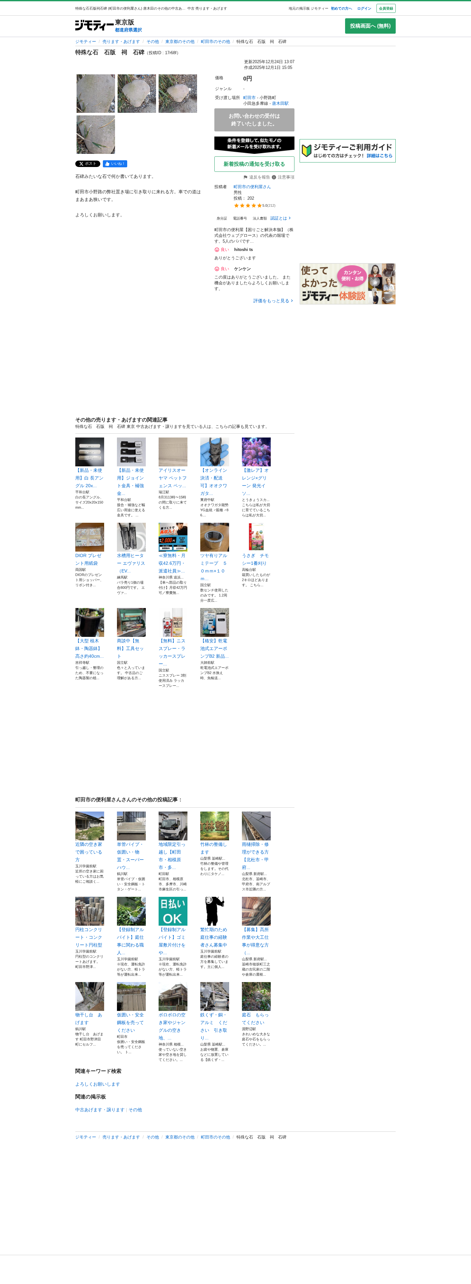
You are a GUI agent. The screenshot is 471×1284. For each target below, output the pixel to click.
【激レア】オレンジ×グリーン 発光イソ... (255, 482)
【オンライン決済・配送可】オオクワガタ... (213, 482)
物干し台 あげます (88, 1018)
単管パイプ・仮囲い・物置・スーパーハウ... (130, 856)
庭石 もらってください (255, 1018)
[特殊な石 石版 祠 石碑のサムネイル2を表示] (136, 93)
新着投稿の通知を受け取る (254, 164)
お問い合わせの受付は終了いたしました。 (254, 119)
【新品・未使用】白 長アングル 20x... (89, 478)
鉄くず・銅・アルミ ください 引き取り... (213, 1026)
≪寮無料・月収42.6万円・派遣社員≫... (172, 563)
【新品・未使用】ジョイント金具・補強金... (130, 482)
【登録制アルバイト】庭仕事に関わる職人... (130, 941)
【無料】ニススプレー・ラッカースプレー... (172, 652)
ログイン (364, 8)
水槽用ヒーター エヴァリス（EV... (131, 563)
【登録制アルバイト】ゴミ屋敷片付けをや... (172, 941)
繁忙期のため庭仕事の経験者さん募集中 (213, 937)
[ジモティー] (94, 26)
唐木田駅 (280, 103)
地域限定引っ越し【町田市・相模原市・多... (172, 856)
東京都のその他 (179, 41)
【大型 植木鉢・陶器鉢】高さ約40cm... (89, 648)
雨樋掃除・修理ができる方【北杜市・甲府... (255, 856)
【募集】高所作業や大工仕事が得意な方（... (255, 941)
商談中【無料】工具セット (130, 648)
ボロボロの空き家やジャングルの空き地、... (172, 1026)
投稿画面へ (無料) (370, 26)
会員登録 (386, 8)
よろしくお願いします (97, 1084)
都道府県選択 (128, 29)
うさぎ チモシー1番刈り (255, 559)
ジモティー (85, 41)
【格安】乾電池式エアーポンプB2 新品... (214, 648)
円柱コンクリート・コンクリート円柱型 (88, 937)
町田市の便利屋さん (252, 186)
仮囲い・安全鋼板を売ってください (130, 1022)
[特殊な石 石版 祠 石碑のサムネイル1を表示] (95, 93)
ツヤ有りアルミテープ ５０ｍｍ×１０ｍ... (213, 567)
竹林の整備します (213, 848)
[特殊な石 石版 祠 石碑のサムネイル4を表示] (95, 134)
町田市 (249, 97)
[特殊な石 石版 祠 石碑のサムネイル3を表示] (177, 93)
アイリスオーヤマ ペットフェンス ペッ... (173, 478)
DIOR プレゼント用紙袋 (88, 559)
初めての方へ (341, 8)
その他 (152, 41)
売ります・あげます (121, 41)
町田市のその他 (215, 41)
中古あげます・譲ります (100, 1109)
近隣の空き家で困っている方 (88, 852)
